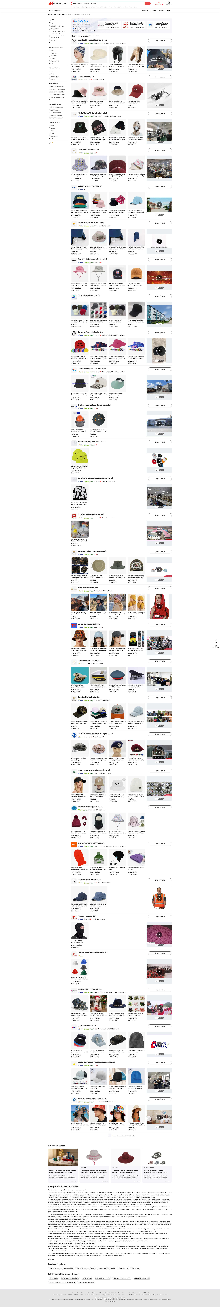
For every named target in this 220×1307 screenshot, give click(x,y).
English (64, 1294)
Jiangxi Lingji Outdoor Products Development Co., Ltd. (97, 1062)
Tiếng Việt (155, 1294)
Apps (160, 10)
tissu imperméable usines (89, 7)
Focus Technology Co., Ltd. (109, 1298)
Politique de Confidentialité (105, 1292)
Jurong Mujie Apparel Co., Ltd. (88, 149)
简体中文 (70, 1294)
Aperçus (141, 1292)
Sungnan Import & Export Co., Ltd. (89, 989)
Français (87, 1294)
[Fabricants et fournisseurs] (57, 3)
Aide (153, 10)
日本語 (81, 1294)
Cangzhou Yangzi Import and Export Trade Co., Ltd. (95, 478)
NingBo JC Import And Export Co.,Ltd (91, 222)
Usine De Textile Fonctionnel (102, 1278)
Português (104, 1294)
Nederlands (134, 1294)
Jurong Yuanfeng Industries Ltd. (89, 624)
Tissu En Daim (135, 1268)
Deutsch (98, 1294)
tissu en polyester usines (101, 7)
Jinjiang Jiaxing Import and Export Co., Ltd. (93, 952)
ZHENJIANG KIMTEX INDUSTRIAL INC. (91, 843)
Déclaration (83, 1292)
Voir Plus (51, 1259)
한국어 (123, 1294)
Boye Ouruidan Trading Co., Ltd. (89, 697)
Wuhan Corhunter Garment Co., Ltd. (90, 660)
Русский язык (117, 1294)
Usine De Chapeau (87, 1278)
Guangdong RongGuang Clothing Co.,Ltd (92, 368)
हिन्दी (139, 1294)
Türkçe (149, 1294)
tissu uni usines (129, 7)
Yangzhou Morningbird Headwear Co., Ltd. (92, 40)
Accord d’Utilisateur (92, 1292)
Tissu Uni (112, 1268)
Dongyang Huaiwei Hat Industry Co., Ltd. (92, 551)
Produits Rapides (133, 1292)
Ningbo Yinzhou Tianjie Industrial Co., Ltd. (92, 113)
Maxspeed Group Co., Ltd (86, 916)
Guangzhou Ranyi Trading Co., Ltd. (90, 879)
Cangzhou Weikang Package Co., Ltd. (91, 514)
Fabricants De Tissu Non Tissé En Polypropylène (62, 1282)
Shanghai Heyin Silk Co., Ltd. (88, 587)
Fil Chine (92, 1268)
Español (92, 1294)
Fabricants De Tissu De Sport (86, 1282)
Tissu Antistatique (123, 1268)
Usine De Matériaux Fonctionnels (70, 1278)
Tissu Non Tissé (102, 1268)
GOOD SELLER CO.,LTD (86, 76)
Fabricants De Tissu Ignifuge (141, 1278)
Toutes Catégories (55, 10)
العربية (128, 1294)
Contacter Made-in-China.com (120, 1292)
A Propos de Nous (75, 1292)
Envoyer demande (160, 40)
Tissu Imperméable (68, 1268)
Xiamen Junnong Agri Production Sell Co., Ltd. (94, 770)
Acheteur (144, 10)
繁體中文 (76, 1294)
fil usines (111, 7)
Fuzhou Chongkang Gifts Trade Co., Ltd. (91, 441)
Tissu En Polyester (54, 1268)
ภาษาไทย (144, 1294)
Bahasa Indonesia (164, 1294)
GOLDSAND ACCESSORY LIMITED (90, 186)
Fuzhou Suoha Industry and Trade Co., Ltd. (92, 259)
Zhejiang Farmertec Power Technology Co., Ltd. (94, 405)
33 (130, 1135)
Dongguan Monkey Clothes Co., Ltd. (90, 332)
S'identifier (169, 4)
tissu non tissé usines (119, 7)
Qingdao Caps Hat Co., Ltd (87, 1025)
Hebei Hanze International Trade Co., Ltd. (92, 1099)
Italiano (110, 1294)
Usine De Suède (54, 1278)
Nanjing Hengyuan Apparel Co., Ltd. (90, 807)
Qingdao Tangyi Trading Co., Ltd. (89, 295)
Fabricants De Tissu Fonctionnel (122, 1278)
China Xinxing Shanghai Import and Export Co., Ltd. (95, 734)
